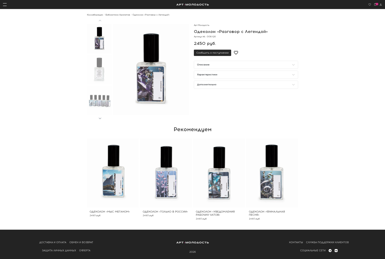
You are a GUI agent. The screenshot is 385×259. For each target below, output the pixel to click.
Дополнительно (206, 84)
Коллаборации (95, 14)
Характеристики (207, 74)
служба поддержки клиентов (327, 242)
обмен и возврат (81, 242)
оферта (84, 250)
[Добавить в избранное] (236, 53)
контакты (296, 242)
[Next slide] (100, 118)
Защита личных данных (59, 250)
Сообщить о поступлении (212, 52)
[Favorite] (369, 4)
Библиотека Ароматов (117, 14)
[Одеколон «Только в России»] (166, 173)
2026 (192, 251)
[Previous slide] (100, 21)
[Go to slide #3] (99, 101)
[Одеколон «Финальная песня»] (272, 173)
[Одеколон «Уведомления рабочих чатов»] (219, 173)
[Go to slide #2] (99, 70)
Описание (203, 64)
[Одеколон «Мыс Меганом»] (113, 173)
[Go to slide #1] (99, 39)
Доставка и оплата (52, 242)
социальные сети (313, 250)
